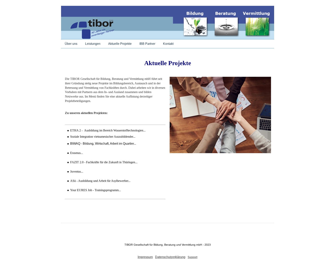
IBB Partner (147, 43)
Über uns (71, 43)
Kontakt (168, 43)
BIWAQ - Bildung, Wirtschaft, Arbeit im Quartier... (103, 143)
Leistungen (92, 43)
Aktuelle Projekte (120, 43)
